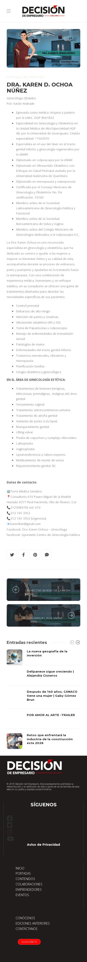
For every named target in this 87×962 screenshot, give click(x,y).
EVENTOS (22, 895)
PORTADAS (23, 873)
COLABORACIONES (29, 884)
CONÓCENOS (25, 918)
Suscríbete (29, 941)
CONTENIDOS (25, 879)
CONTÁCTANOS (26, 929)
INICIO (20, 868)
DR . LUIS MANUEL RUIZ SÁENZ (41, 618)
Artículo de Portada (26, 77)
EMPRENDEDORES (29, 889)
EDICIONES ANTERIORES (33, 923)
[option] (43, 699)
